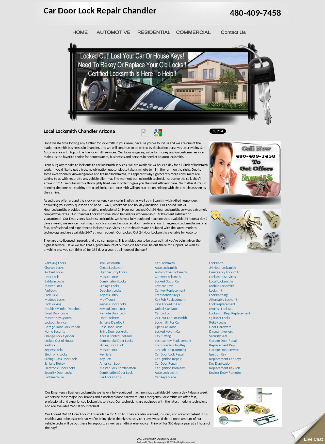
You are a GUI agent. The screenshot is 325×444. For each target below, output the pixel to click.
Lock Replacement (222, 304)
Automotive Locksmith (171, 272)
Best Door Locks (111, 327)
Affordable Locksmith (224, 300)
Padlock (49, 345)
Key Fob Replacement (170, 300)
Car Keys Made (165, 377)
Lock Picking (52, 304)
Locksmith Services (222, 277)
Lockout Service (55, 323)
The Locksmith (110, 263)
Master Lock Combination (118, 368)
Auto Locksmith (166, 268)
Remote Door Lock (113, 313)
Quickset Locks (219, 318)
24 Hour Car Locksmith (171, 318)
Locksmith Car (54, 377)
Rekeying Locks (55, 263)
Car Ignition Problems (170, 368)
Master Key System (58, 318)
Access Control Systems (116, 336)
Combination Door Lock (116, 373)
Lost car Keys (164, 286)
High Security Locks (113, 272)
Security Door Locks (58, 373)
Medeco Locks (54, 300)
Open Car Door (165, 327)
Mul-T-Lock (107, 300)
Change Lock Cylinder (59, 336)
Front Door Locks (56, 313)
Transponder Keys (167, 295)
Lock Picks (51, 295)
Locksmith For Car (167, 323)
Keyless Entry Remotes (225, 373)
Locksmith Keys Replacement (229, 313)
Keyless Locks (53, 350)
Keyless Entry (109, 295)
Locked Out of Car (167, 281)
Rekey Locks (217, 323)
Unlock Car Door (166, 309)
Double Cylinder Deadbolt (62, 309)
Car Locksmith (165, 263)
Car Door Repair (166, 364)
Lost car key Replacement (173, 341)
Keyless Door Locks (113, 304)
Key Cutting (163, 336)
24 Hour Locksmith (222, 268)
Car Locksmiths (110, 377)
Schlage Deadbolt (112, 323)
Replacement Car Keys (225, 359)
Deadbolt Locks (110, 291)
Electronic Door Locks (59, 368)
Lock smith (216, 291)
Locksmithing (218, 295)
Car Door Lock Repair (170, 355)
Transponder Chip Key (170, 345)
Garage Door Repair (223, 341)
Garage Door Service (224, 350)
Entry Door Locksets (114, 332)
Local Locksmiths (221, 281)
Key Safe (105, 355)
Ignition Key (217, 355)
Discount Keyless (221, 332)
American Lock (110, 364)
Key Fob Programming (170, 350)
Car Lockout (163, 313)
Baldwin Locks (54, 281)
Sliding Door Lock (112, 345)
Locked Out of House (59, 341)
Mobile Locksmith (221, 286)
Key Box (105, 359)
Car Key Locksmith (168, 277)
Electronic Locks (55, 355)
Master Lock (53, 286)
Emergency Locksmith (224, 272)
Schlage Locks (109, 286)
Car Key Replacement (170, 291)
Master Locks (109, 277)
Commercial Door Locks (116, 341)
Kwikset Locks (53, 272)
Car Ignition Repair (168, 359)
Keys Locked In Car (168, 304)
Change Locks (53, 268)
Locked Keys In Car (168, 332)
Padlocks (50, 291)
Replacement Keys (222, 345)
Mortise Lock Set (221, 309)
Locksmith (216, 263)
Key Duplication (220, 364)
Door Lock (51, 277)
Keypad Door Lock (112, 309)
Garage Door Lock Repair (62, 327)
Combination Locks (113, 281)
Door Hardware (220, 327)
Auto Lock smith (166, 373)
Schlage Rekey (54, 364)
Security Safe (218, 336)
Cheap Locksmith (111, 268)
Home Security (54, 332)
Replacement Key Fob (224, 368)
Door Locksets (109, 318)
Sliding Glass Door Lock (60, 359)
